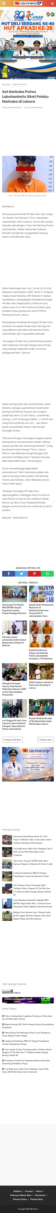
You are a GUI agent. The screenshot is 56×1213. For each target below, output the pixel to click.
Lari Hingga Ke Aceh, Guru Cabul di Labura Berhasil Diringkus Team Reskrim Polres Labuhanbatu (14, 724)
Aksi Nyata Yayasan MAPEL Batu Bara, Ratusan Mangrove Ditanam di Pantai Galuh (33, 862)
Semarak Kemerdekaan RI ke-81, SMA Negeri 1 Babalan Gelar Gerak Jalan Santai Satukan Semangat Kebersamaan (32, 839)
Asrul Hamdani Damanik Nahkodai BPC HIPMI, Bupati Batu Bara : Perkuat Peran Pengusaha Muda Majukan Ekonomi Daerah (32, 903)
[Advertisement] (28, 132)
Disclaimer (40, 1195)
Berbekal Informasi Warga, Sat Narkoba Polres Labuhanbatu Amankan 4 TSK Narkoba (40, 654)
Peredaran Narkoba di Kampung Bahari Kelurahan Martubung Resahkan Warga (26, 1062)
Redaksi (17, 1191)
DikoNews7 (34, 1209)
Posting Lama (45, 739)
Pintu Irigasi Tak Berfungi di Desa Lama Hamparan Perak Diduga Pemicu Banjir (26, 1034)
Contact (29, 1191)
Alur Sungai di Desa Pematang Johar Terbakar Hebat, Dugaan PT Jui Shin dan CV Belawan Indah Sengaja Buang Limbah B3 (32, 890)
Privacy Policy (20, 1199)
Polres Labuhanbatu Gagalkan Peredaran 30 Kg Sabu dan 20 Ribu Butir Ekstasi (27, 1017)
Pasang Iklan (36, 1199)
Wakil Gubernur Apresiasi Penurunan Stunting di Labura (41, 685)
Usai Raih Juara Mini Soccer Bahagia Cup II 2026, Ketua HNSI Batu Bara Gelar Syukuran (32, 851)
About (39, 1191)
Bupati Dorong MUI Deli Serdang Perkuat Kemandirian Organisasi (28, 1026)
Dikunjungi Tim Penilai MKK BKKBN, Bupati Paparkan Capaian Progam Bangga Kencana (14, 609)
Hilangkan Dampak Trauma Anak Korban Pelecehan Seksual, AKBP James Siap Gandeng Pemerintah (14, 689)
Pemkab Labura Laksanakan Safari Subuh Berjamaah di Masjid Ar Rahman (14, 641)
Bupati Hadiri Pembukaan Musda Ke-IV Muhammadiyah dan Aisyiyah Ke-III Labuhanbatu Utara (41, 610)
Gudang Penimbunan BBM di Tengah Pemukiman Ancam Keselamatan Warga (31, 874)
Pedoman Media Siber (21, 1195)
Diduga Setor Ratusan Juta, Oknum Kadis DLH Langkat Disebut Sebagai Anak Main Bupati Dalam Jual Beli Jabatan (32, 915)
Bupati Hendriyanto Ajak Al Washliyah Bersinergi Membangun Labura (40, 721)
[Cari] (52, 3)
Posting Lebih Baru (12, 739)
